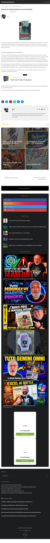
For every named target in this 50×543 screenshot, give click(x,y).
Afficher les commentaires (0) (24, 188)
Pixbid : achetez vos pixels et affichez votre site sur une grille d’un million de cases (27, 226)
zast (2, 11)
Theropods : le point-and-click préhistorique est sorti (21, 239)
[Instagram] (24, 531)
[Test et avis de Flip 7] (37, 159)
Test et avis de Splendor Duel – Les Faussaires (19, 233)
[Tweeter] (6, 101)
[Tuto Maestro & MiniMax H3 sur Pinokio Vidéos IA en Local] (25, 292)
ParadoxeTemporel (7, 2)
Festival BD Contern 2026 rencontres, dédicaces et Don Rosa (14, 508)
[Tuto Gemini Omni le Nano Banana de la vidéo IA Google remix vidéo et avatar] (25, 368)
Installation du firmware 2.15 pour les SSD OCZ (39, 178)
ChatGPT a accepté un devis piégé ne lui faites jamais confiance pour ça (16, 501)
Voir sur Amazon (25, 434)
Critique (5, 11)
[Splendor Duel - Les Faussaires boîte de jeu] (5, 233)
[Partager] (2, 101)
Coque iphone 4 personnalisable (11, 177)
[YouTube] (26, 531)
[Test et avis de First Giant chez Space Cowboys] (13, 138)
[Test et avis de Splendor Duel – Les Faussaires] (37, 138)
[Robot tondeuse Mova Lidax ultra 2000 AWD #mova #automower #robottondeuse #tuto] (25, 342)
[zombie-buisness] (25, 30)
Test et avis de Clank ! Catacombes (21, 80)
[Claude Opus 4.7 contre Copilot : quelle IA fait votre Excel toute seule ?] (25, 393)
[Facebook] (20, 531)
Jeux (11, 77)
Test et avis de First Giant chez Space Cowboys (19, 220)
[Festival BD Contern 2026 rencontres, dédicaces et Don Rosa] (25, 317)
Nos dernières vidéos (7, 498)
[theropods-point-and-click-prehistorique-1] (5, 239)
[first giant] (5, 221)
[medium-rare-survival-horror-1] (5, 245)
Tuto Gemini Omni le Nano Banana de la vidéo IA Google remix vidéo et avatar (18, 515)
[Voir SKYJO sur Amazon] (25, 445)
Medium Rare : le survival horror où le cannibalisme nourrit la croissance (25, 245)
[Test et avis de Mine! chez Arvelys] (13, 159)
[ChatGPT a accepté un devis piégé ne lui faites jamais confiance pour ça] (25, 266)
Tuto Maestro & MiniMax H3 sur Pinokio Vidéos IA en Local (14, 505)
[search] (47, 475)
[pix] (5, 227)
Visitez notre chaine (7, 407)
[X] (22, 531)
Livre (8, 11)
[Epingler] (10, 101)
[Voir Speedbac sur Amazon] (25, 418)
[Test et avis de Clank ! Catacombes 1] (6, 79)
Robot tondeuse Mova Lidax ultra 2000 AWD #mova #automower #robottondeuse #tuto (21, 512)
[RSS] (28, 531)
